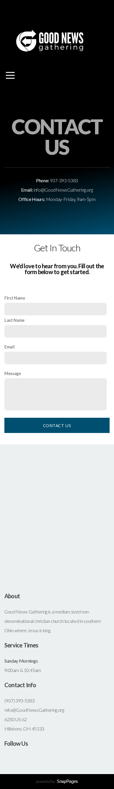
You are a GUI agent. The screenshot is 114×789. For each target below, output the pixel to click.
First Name (14, 297)
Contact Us (57, 425)
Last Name (14, 320)
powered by (57, 781)
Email (9, 346)
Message (12, 373)
